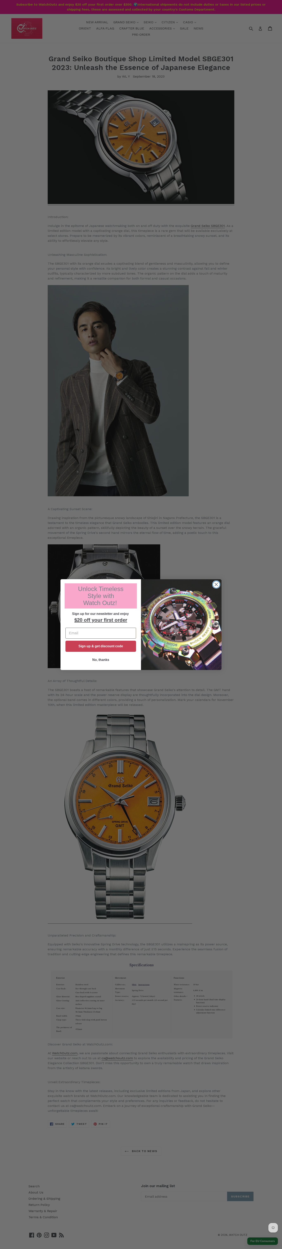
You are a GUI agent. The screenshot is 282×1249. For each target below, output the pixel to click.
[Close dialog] (216, 584)
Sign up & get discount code (100, 646)
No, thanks (100, 660)
